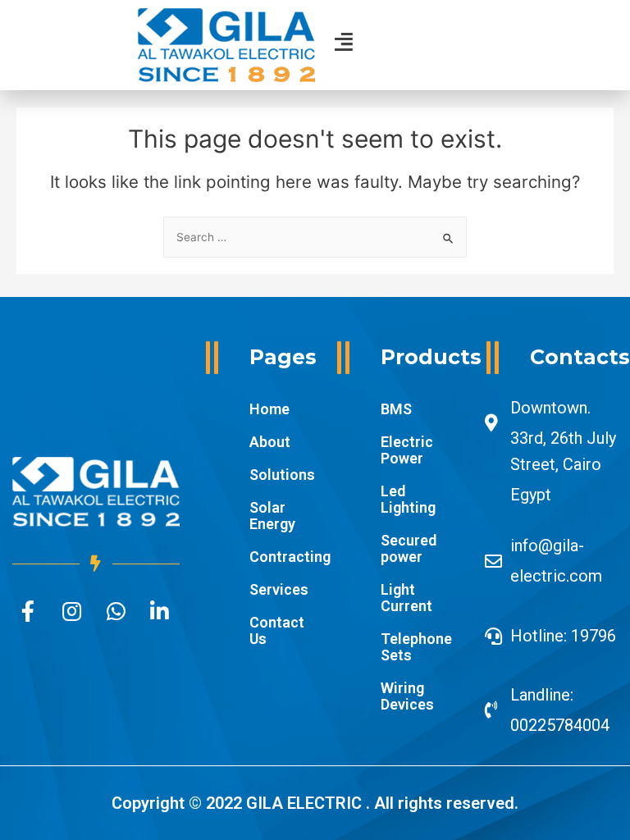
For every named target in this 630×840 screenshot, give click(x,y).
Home (269, 409)
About (269, 441)
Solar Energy (272, 515)
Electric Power (407, 450)
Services (278, 589)
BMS (396, 409)
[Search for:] (315, 237)
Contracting (280, 556)
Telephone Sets (416, 647)
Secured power (408, 548)
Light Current (406, 597)
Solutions (280, 474)
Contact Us (276, 630)
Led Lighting (408, 499)
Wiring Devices (407, 696)
